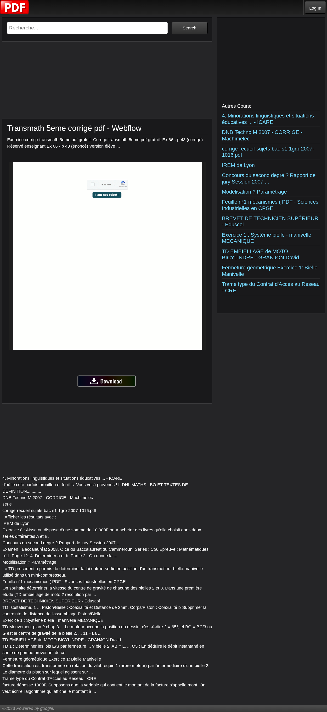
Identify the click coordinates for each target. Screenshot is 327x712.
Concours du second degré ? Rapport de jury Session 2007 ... (269, 178)
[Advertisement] (107, 85)
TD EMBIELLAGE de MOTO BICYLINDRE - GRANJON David (260, 254)
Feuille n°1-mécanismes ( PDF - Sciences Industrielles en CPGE (270, 205)
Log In (315, 8)
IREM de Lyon (238, 165)
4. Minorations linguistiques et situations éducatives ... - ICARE (268, 119)
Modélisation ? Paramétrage (254, 192)
